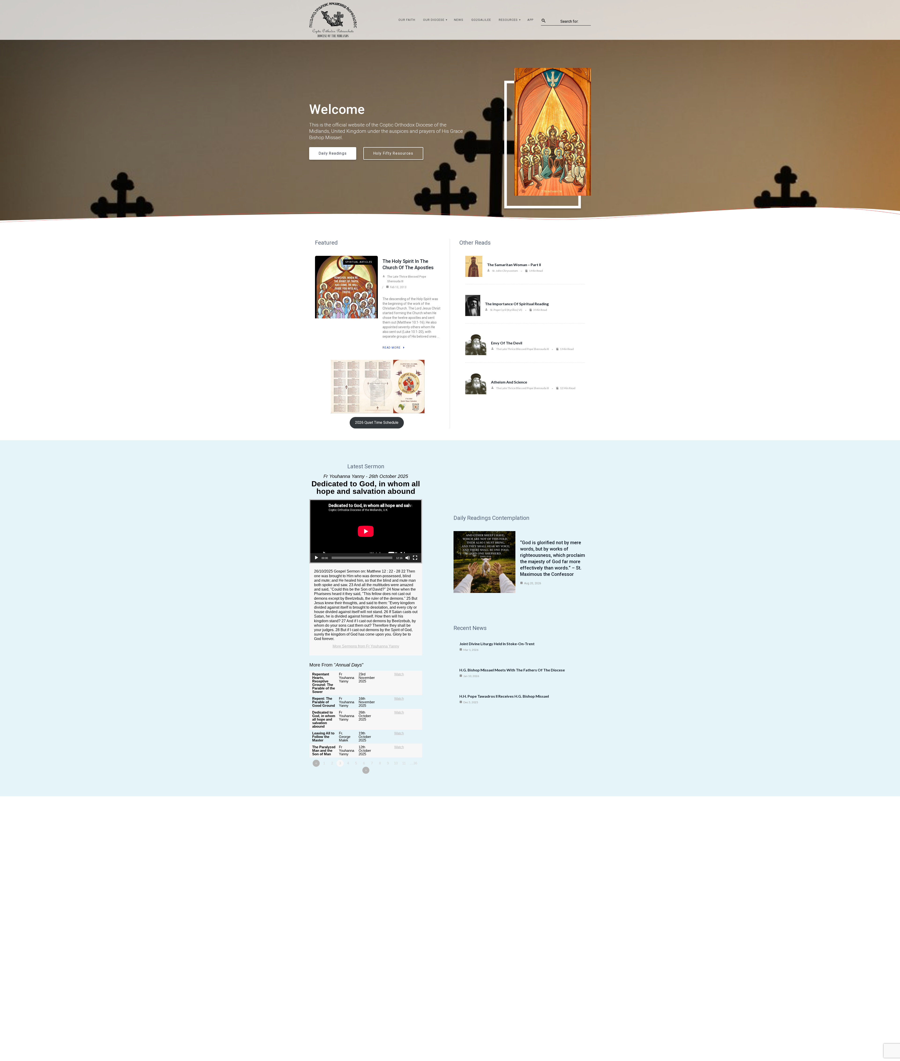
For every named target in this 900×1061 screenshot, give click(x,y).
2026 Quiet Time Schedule (376, 422)
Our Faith (406, 20)
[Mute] (407, 557)
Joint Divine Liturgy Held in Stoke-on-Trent (497, 643)
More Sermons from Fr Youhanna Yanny (366, 646)
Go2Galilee (481, 20)
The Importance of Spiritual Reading (517, 304)
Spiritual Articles (358, 262)
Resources (508, 20)
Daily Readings (333, 153)
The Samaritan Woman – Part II (514, 264)
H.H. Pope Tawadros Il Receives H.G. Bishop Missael (504, 696)
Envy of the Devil (506, 343)
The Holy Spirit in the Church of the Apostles (408, 264)
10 (396, 763)
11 (404, 763)
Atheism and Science (509, 382)
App (530, 20)
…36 (413, 763)
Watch (399, 674)
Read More (391, 347)
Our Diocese (433, 20)
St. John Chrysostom (505, 270)
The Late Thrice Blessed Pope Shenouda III (406, 279)
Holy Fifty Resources (393, 153)
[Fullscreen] (415, 557)
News (458, 20)
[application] (365, 531)
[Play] (316, 557)
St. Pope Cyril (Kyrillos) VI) (506, 310)
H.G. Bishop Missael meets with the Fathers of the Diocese (512, 670)
